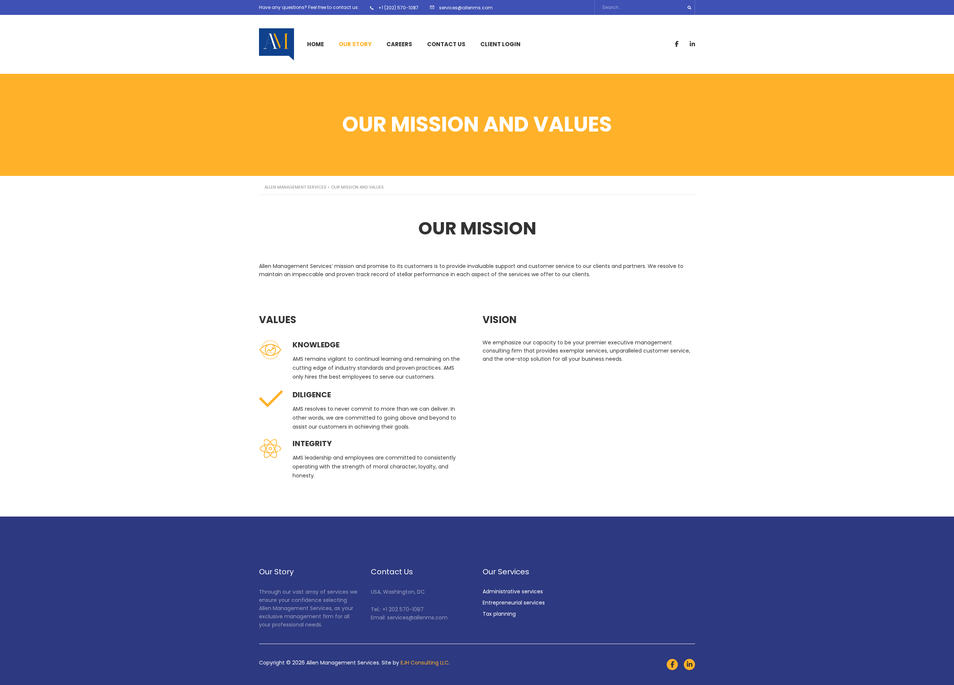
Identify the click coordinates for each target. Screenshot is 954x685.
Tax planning (499, 614)
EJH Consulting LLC (425, 662)
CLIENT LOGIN (500, 44)
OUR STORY (355, 44)
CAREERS (399, 44)
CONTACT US (446, 44)
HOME (315, 44)
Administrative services (513, 591)
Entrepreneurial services (514, 602)
